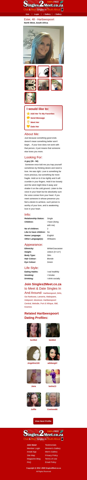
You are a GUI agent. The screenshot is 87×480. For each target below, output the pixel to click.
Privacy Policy (51, 455)
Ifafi (56, 303)
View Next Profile (43, 421)
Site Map (31, 455)
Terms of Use (51, 459)
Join (27, 14)
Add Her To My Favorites (42, 114)
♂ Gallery (58, 14)
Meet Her (35, 122)
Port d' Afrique (46, 303)
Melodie (35, 303)
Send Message (38, 118)
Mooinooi (38, 300)
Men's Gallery (51, 452)
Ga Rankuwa (30, 297)
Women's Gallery (52, 448)
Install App (31, 452)
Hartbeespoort (49, 293)
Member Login (33, 448)
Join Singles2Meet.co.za (42, 284)
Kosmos (28, 307)
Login (36, 14)
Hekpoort (28, 300)
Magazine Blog (33, 459)
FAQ (29, 462)
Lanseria (41, 297)
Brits (59, 293)
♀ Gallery (47, 14)
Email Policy (50, 462)
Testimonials (50, 445)
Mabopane (51, 297)
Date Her (35, 126)
